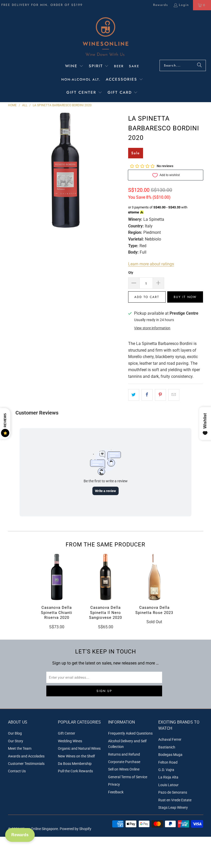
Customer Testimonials (26, 764)
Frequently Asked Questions (130, 733)
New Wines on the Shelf (76, 756)
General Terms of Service (127, 777)
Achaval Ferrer (169, 739)
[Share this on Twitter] (133, 395)
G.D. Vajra (166, 770)
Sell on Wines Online (123, 769)
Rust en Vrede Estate (174, 800)
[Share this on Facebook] (147, 395)
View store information (152, 328)
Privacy (114, 784)
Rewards (160, 5)
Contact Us (17, 771)
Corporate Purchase (124, 762)
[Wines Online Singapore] (105, 36)
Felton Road (168, 762)
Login (184, 5)
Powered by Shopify (75, 829)
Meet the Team (19, 748)
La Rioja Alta (168, 777)
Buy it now (185, 297)
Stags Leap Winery (173, 807)
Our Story (15, 741)
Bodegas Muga (170, 755)
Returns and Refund (124, 754)
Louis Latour (168, 785)
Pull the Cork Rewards (75, 771)
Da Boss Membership (75, 764)
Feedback (116, 792)
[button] (74, 66)
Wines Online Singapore (39, 829)
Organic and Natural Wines (79, 748)
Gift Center (66, 733)
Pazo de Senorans (172, 792)
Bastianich (166, 747)
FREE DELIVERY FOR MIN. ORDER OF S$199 (42, 5)
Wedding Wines (70, 741)
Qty (130, 272)
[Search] (199, 65)
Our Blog (15, 733)
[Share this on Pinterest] (160, 395)
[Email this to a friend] (173, 395)
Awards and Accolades (26, 756)
